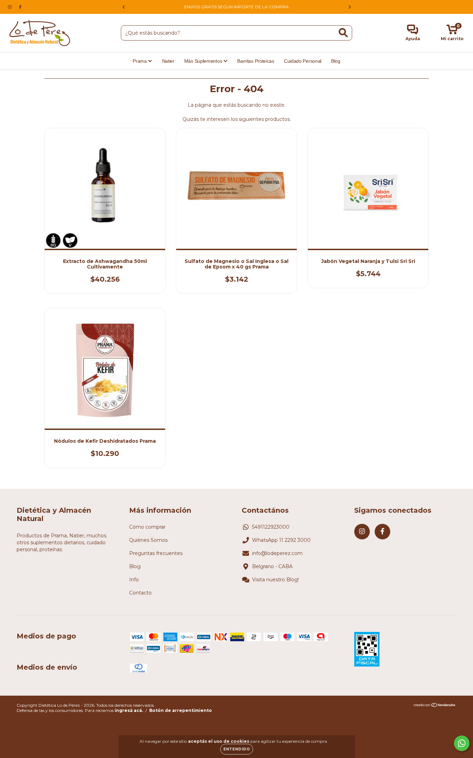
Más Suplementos (203, 61)
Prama (140, 61)
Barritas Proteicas (255, 61)
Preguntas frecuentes (155, 553)
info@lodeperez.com (277, 553)
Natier (168, 61)
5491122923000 (270, 527)
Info (134, 579)
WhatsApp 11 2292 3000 (281, 540)
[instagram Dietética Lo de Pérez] (10, 7)
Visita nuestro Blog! (275, 579)
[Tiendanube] (434, 705)
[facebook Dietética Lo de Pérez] (20, 7)
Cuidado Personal (302, 61)
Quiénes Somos (148, 540)
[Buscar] (343, 33)
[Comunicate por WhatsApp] (462, 743)
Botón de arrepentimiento (180, 710)
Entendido (236, 749)
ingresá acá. (129, 710)
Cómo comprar (147, 527)
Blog (335, 61)
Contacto (140, 593)
